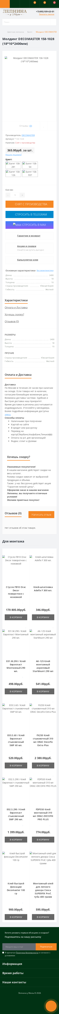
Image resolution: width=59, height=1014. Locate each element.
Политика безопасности (27, 952)
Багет (29, 32)
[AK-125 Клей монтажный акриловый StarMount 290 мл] (43, 642)
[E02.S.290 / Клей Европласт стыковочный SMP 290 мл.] (16, 790)
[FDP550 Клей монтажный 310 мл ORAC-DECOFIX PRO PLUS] (43, 790)
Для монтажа (13, 541)
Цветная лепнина (15, 32)
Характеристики (16, 300)
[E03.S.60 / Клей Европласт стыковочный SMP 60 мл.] (16, 716)
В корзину (16, 617)
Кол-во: (9, 189)
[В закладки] (25, 552)
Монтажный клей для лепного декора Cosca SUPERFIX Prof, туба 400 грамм (43, 890)
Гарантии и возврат (28, 235)
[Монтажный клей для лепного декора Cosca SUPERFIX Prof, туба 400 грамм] (43, 864)
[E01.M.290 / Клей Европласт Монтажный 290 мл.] (16, 642)
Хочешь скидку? (14, 314)
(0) (30, 125)
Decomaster (28, 135)
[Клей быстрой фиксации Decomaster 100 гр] (16, 864)
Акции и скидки (26, 246)
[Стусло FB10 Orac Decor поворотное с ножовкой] (16, 568)
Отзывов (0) (12, 321)
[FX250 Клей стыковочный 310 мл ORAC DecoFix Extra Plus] (43, 716)
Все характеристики (45, 270)
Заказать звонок (46, 14)
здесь (8, 414)
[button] (24, 4)
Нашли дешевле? (14, 154)
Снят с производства (30, 204)
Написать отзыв (41, 514)
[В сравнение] (26, 557)
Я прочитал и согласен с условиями (27, 954)
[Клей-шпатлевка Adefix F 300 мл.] (43, 568)
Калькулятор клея (27, 259)
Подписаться (46, 946)
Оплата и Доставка (16, 307)
